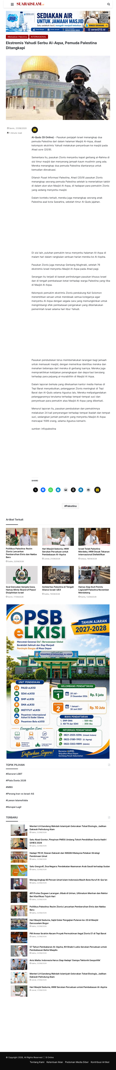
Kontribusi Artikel (100, 1062)
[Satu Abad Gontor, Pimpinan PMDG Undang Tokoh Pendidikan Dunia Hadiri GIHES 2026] (19, 843)
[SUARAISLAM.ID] (30, 4)
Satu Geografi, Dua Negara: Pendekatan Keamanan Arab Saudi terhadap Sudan (70, 866)
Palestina (71, 506)
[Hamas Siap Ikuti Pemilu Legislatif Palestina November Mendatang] (94, 575)
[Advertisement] (71, 229)
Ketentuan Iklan (55, 1062)
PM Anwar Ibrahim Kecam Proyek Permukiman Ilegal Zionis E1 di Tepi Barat (68, 933)
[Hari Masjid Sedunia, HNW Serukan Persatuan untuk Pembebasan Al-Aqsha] (58, 537)
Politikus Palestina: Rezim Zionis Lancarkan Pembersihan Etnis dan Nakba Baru (21, 552)
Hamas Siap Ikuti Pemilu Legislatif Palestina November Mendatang (93, 590)
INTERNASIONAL (38, 37)
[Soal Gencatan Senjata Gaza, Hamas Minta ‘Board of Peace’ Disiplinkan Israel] (22, 575)
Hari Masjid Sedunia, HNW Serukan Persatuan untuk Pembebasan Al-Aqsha (55, 551)
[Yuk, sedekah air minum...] (58, 21)
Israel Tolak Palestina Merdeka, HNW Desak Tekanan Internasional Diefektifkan (94, 551)
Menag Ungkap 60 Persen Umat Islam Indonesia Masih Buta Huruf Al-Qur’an (68, 879)
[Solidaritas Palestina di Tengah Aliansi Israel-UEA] (58, 575)
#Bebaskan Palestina (17, 37)
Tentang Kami (37, 1062)
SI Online (49, 1057)
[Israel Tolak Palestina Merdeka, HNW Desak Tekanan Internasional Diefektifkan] (94, 537)
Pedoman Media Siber (77, 1062)
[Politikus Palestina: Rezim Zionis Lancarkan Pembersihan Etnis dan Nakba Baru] (22, 537)
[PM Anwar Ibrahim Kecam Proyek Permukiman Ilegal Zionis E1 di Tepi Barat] (19, 937)
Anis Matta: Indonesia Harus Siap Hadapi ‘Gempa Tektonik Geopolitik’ (65, 960)
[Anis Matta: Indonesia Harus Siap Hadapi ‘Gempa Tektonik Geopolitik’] (19, 964)
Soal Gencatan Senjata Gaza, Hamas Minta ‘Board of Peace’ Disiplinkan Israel (21, 590)
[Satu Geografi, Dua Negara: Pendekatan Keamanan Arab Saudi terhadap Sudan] (19, 870)
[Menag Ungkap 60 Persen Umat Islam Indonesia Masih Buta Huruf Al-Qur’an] (19, 883)
